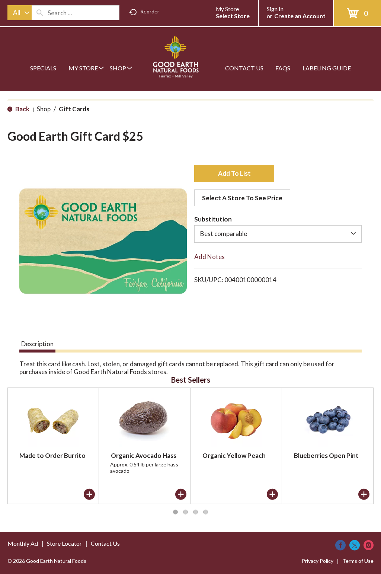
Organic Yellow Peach (234, 455)
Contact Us (105, 543)
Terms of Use (358, 561)
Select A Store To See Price (242, 198)
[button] (234, 173)
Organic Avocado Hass (143, 455)
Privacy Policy (317, 561)
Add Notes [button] (209, 257)
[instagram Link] (369, 545)
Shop (44, 109)
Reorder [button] (149, 11)
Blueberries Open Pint (326, 455)
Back (21, 109)
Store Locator (64, 543)
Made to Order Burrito (52, 455)
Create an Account (300, 15)
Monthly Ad (22, 543)
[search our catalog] (40, 12)
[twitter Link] (354, 545)
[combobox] (19, 12)
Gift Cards (74, 109)
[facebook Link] (340, 545)
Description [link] (37, 344)
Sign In (275, 9)
